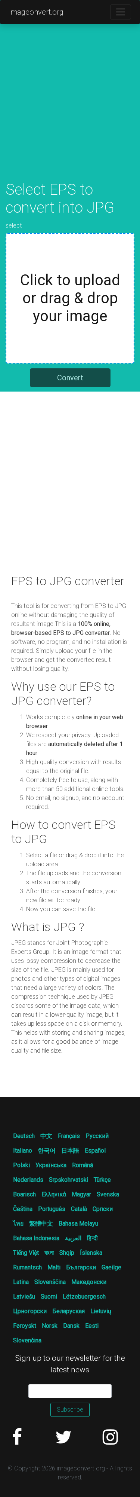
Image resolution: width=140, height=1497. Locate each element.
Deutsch (24, 1136)
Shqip (66, 1252)
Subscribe (70, 1409)
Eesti (92, 1325)
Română (82, 1165)
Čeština (22, 1208)
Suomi (49, 1296)
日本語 (70, 1150)
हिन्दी (92, 1238)
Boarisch (24, 1194)
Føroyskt (24, 1325)
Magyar (81, 1194)
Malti (53, 1267)
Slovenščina (50, 1281)
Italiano (22, 1150)
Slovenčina (27, 1340)
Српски (103, 1208)
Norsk (49, 1325)
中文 (46, 1136)
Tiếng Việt (26, 1252)
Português (51, 1208)
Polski (21, 1165)
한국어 (47, 1150)
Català (79, 1208)
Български (81, 1267)
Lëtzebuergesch (84, 1296)
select (14, 225)
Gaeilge (111, 1267)
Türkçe (102, 1179)
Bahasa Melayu (78, 1223)
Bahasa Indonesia (36, 1238)
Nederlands (28, 1179)
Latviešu (24, 1296)
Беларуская (68, 1311)
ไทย (18, 1223)
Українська (50, 1165)
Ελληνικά (53, 1194)
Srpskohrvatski (68, 1179)
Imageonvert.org (36, 11)
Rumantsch (27, 1267)
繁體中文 (41, 1223)
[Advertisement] (70, 110)
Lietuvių (100, 1311)
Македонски (88, 1281)
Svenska (108, 1194)
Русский (97, 1136)
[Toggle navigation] (120, 11)
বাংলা (49, 1252)
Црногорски (30, 1311)
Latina (21, 1281)
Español (95, 1150)
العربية (73, 1238)
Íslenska (91, 1252)
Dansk (71, 1325)
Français (69, 1136)
